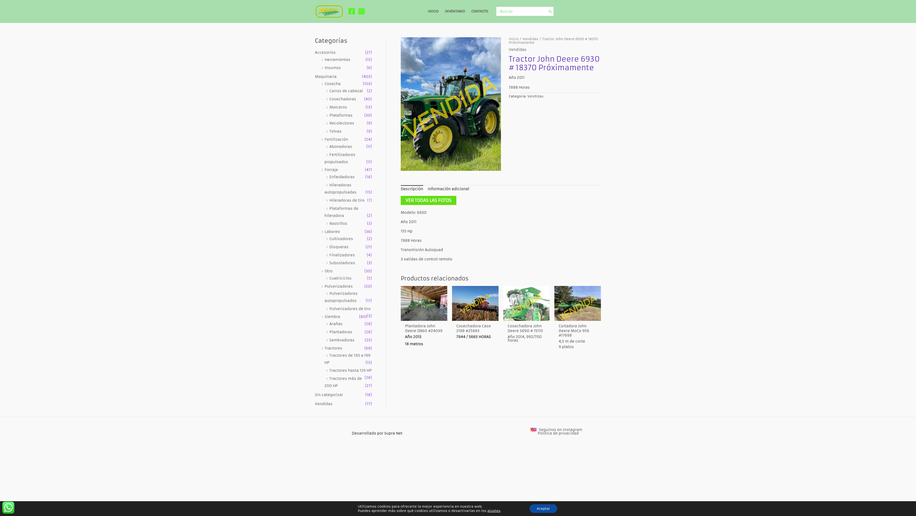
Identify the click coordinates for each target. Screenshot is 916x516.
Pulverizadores (339, 286)
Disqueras (339, 247)
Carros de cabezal (346, 91)
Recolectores (341, 123)
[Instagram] (361, 11)
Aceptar (543, 508)
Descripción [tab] (412, 189)
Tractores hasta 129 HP (350, 370)
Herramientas (337, 59)
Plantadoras (340, 332)
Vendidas (324, 404)
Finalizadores (342, 255)
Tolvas (335, 131)
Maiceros (338, 107)
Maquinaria (326, 76)
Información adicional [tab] (448, 189)
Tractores (333, 348)
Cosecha (333, 83)
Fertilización (336, 139)
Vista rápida (424, 316)
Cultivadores (341, 238)
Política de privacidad (558, 433)
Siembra (332, 316)
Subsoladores (342, 263)
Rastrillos (338, 223)
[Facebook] (351, 11)
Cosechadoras (342, 99)
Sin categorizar (329, 394)
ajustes (493, 511)
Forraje (331, 169)
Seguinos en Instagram (560, 429)
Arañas (336, 324)
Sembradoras (341, 340)
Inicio (514, 39)
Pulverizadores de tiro (350, 308)
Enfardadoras (342, 177)
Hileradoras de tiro (346, 200)
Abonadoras (340, 146)
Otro (329, 271)
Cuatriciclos (340, 278)
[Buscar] (550, 11)
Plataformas (341, 115)
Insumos (333, 67)
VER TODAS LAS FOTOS (429, 200)
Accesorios (325, 52)
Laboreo (332, 231)
